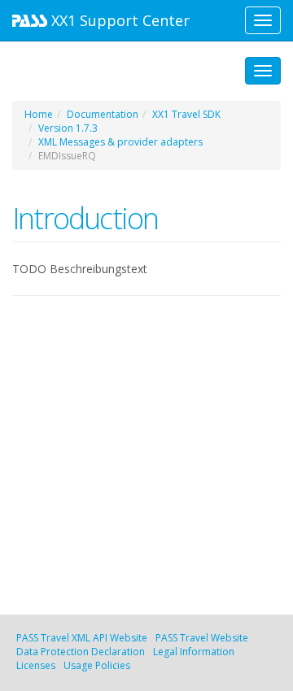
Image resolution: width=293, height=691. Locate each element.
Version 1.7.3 (68, 128)
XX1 (118, 20)
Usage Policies (96, 665)
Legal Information (193, 651)
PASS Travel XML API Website (81, 638)
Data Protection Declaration (80, 651)
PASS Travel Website (201, 638)
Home (38, 114)
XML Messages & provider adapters (120, 142)
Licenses (35, 665)
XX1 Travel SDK (186, 114)
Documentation (102, 114)
